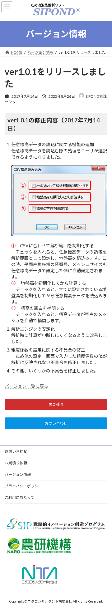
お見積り (56, 404)
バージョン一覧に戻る (26, 386)
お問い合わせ (56, 423)
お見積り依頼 (16, 463)
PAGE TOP (103, 586)
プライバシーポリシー (23, 486)
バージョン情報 (18, 474)
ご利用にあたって (19, 497)
